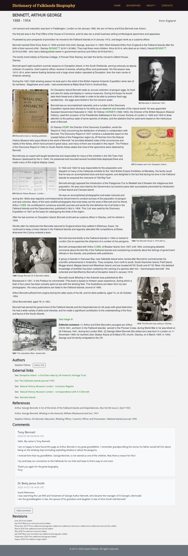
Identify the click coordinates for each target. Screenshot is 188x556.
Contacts (167, 5)
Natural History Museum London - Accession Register (47, 386)
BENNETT (54, 48)
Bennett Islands (28, 397)
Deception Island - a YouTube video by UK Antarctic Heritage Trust (52, 375)
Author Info (39, 365)
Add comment (23, 510)
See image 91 (66, 319)
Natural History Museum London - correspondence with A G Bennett (54, 391)
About (150, 5)
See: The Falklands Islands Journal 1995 (34, 380)
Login (94, 552)
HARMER (110, 112)
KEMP (65, 127)
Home (117, 5)
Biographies (133, 5)
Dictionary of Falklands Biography (43, 5)
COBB (22, 205)
